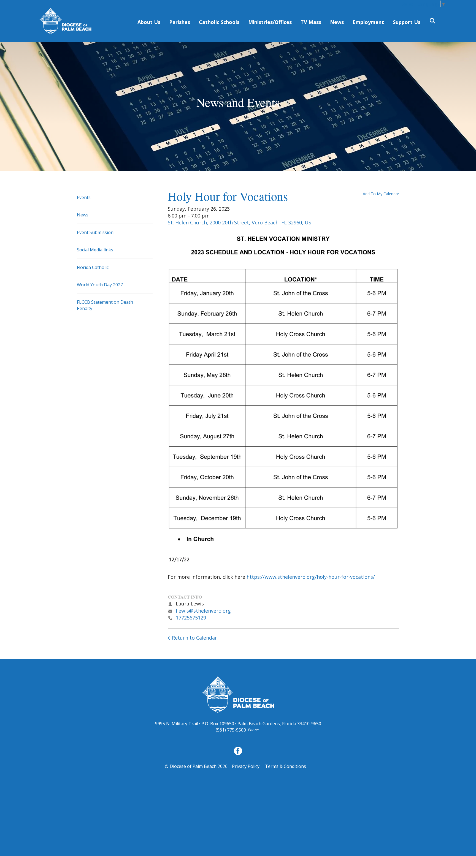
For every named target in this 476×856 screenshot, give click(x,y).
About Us (148, 22)
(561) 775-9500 (231, 730)
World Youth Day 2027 (100, 285)
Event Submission (95, 232)
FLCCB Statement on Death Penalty (105, 305)
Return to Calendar (194, 637)
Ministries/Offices (270, 22)
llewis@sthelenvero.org (203, 610)
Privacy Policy (245, 766)
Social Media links (95, 250)
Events (84, 197)
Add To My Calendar (381, 193)
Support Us (406, 22)
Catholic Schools (219, 22)
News (337, 22)
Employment (368, 22)
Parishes (179, 22)
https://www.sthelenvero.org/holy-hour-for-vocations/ (311, 577)
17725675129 (191, 617)
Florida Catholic (93, 267)
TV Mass (311, 22)
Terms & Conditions (285, 766)
